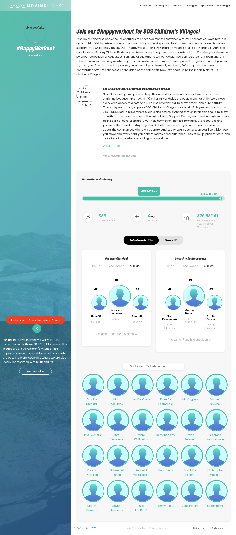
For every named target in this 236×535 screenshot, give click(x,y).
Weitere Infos (35, 371)
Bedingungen (218, 528)
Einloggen (191, 5)
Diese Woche (115, 266)
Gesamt (135, 266)
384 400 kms (209, 194)
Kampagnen (162, 5)
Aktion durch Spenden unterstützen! (35, 320)
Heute (96, 266)
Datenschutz (199, 528)
